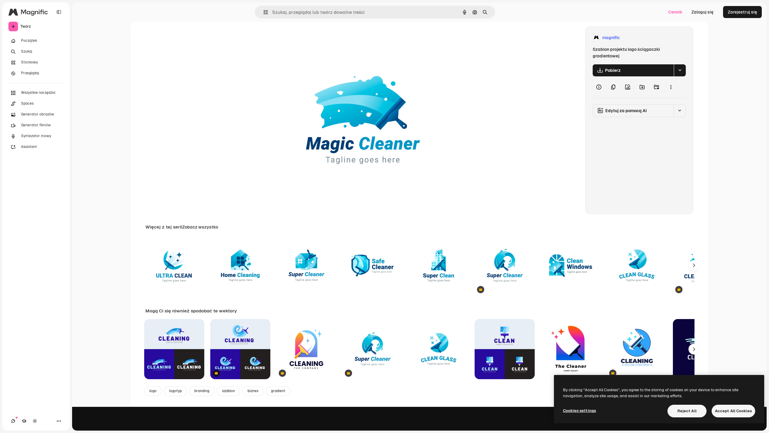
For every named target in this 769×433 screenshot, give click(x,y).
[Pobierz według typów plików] (680, 70)
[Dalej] (693, 265)
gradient (278, 390)
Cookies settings (579, 410)
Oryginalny (310, 38)
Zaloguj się (702, 12)
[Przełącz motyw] (35, 421)
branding (201, 390)
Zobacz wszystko (200, 227)
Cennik (675, 12)
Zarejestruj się (742, 12)
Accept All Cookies (733, 410)
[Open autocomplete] (263, 12)
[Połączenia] (13, 421)
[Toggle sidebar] (59, 12)
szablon (228, 390)
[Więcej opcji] (671, 87)
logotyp (175, 390)
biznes (253, 390)
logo (153, 390)
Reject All (687, 410)
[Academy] (24, 421)
